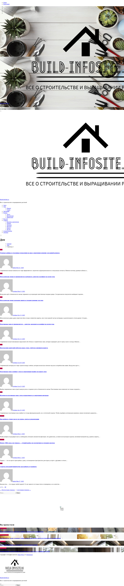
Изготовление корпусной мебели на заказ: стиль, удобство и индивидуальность (24, 348)
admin (14, 267)
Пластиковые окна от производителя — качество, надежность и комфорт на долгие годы (27, 324)
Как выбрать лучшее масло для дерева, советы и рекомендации (19, 419)
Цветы (9, 228)
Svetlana (15, 291)
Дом (4, 206)
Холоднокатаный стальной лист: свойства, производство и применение (22, 531)
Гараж (8, 210)
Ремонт (9, 208)
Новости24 (10, 217)
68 (5, 487)
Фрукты (9, 226)
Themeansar (29, 554)
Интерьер (2, 541)
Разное (5, 213)
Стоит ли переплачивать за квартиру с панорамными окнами (19, 545)
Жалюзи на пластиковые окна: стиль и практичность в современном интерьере (24, 395)
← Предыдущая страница (7, 490)
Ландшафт (6, 211)
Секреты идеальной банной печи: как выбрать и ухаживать (18, 466)
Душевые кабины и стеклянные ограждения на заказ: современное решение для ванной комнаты (30, 253)
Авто (4, 205)
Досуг (8, 214)
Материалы (3, 528)
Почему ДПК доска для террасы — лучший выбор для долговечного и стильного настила (27, 443)
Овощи (9, 223)
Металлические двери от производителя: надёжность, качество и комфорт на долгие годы (27, 276)
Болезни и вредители (13, 222)
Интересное (10, 216)
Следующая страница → (24, 490)
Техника (5, 232)
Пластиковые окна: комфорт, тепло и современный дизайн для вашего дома (23, 371)
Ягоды (9, 229)
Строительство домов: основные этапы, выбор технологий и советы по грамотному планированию (30, 538)
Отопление (3, 548)
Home (5, 2)
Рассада (5, 219)
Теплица (9, 225)
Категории (6, 4)
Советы (5, 220)
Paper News (21, 554)
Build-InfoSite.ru (4, 103)
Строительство (7, 231)
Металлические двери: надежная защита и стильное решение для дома (21, 300)
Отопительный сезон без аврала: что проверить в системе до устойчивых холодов (25, 551)
